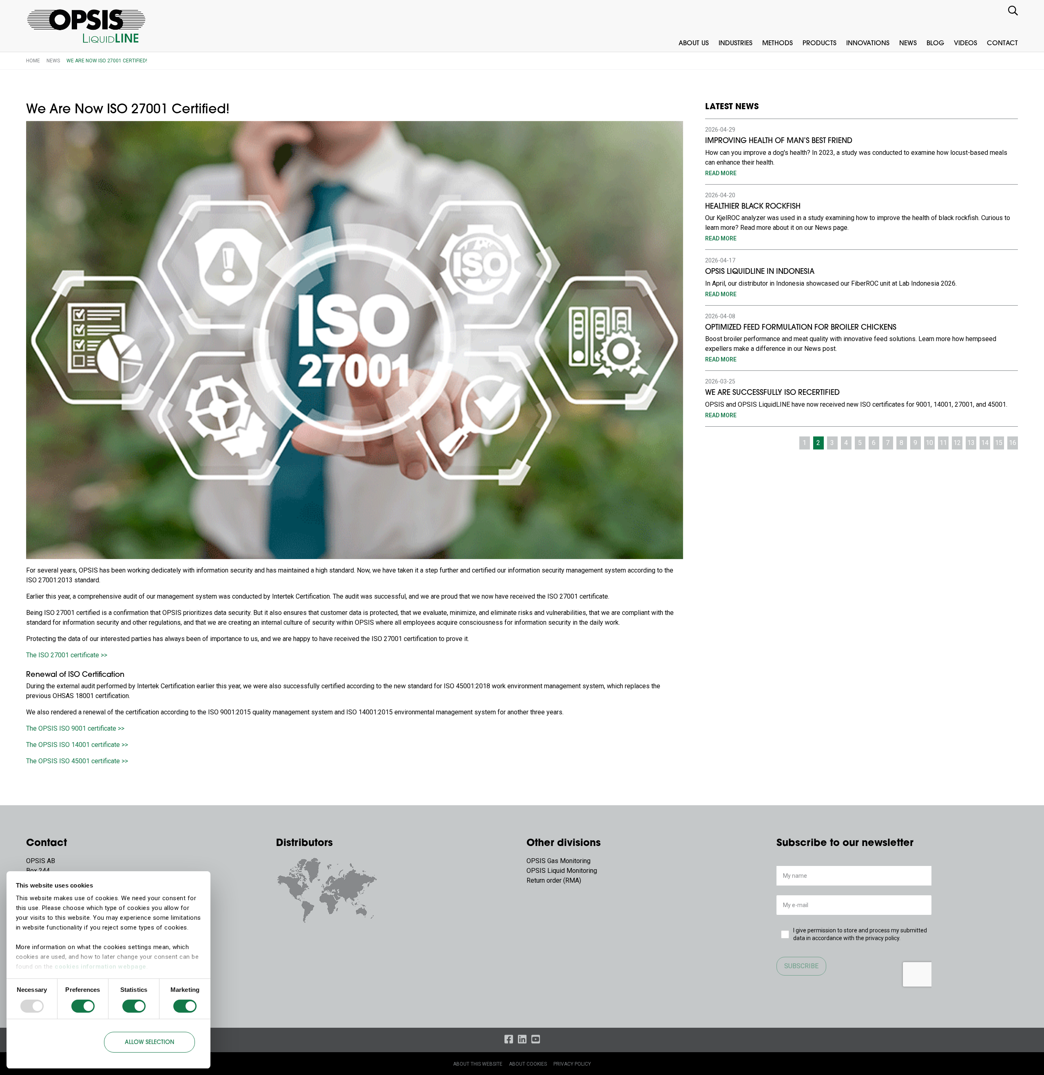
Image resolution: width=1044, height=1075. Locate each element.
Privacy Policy (572, 1064)
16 (1012, 443)
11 (943, 443)
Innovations (867, 43)
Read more (721, 173)
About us (694, 43)
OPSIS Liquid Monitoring (561, 871)
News (908, 43)
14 (985, 443)
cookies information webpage (100, 966)
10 (929, 443)
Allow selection (149, 1043)
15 (998, 443)
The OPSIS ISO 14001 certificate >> (77, 745)
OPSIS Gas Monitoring (558, 861)
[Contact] (327, 889)
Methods (777, 43)
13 (971, 443)
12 (957, 443)
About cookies (528, 1064)
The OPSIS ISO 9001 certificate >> (75, 728)
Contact (1002, 43)
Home (33, 61)
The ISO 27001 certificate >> (66, 655)
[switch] (83, 1006)
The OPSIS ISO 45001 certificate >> (77, 761)
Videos (965, 43)
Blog (935, 43)
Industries (735, 43)
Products (819, 43)
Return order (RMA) (553, 880)
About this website (477, 1064)
